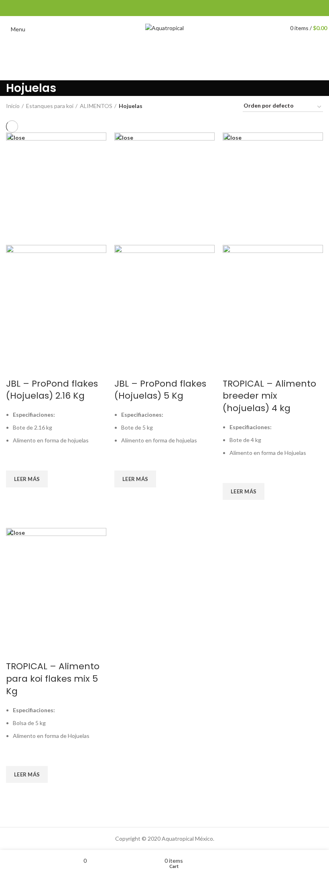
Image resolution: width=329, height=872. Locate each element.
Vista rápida (16, 497)
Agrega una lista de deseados (16, 460)
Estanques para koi (49, 105)
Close (17, 138)
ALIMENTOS (96, 105)
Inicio (13, 105)
